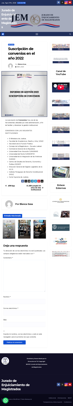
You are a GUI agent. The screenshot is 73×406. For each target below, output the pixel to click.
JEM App (11, 186)
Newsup (27, 399)
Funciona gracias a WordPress (10, 399)
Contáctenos (68, 402)
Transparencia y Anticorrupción (52, 402)
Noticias (11, 44)
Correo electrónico (10, 308)
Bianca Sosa (22, 64)
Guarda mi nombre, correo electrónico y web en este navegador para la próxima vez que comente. (22, 335)
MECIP (70, 398)
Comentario (8, 258)
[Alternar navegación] (37, 34)
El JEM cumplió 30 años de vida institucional (34, 188)
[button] (70, 34)
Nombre (7, 297)
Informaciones (62, 398)
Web (5, 320)
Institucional (52, 398)
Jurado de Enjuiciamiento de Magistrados (9, 19)
